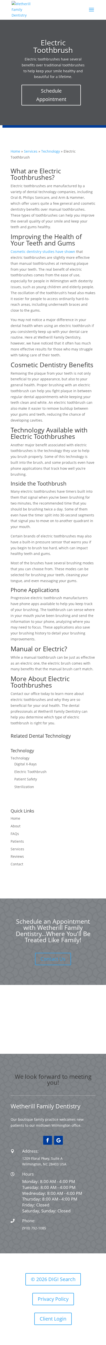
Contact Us (53, 959)
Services (30, 151)
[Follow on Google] (58, 1140)
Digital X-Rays (25, 764)
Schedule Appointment (51, 94)
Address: (30, 1151)
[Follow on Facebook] (47, 1140)
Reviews (17, 856)
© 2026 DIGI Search (53, 1279)
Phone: (28, 1220)
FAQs (15, 833)
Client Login (53, 1318)
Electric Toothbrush (30, 771)
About (15, 826)
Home (15, 151)
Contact (17, 864)
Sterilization (24, 786)
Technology (50, 151)
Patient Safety (25, 779)
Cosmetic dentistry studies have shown (43, 251)
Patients (17, 841)
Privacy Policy (53, 1299)
